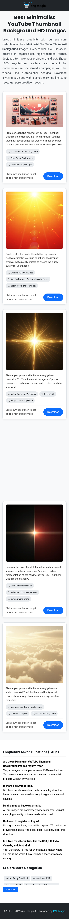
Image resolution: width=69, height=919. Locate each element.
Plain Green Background (22, 158)
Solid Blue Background (21, 585)
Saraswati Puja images (21, 164)
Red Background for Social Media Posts (29, 279)
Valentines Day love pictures (24, 592)
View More (10, 889)
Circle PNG (49, 394)
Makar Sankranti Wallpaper (23, 394)
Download (53, 176)
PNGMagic (59, 911)
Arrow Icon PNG (41, 878)
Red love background (45, 713)
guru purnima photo (20, 599)
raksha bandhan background (24, 151)
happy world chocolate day (23, 285)
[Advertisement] (34, 462)
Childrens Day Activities (22, 272)
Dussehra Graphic (19, 713)
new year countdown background (26, 707)
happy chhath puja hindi (22, 400)
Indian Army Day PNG (17, 878)
